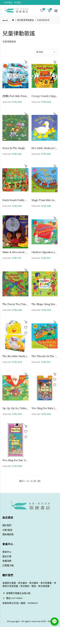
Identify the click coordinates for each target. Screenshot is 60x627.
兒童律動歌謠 (43, 20)
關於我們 (6, 525)
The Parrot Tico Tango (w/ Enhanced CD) (15, 304)
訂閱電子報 (8, 565)
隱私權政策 (8, 534)
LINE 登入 (8, 2)
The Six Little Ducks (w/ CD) (15, 356)
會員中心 (6, 552)
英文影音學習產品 (25, 20)
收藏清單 (6, 561)
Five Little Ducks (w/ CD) (45, 148)
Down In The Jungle (13, 148)
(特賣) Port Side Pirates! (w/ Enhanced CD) (15, 96)
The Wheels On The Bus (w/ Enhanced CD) (45, 356)
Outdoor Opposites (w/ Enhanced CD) (45, 252)
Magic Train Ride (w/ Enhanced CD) (45, 200)
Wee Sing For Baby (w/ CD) (45, 408)
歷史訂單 (6, 556)
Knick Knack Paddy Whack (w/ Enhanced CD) (15, 200)
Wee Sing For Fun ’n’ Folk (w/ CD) (15, 460)
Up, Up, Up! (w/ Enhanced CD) (15, 408)
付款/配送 (7, 530)
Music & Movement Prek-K (15, 252)
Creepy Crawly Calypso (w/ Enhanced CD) (45, 96)
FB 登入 (18, 2)
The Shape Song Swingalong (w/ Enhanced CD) (45, 304)
